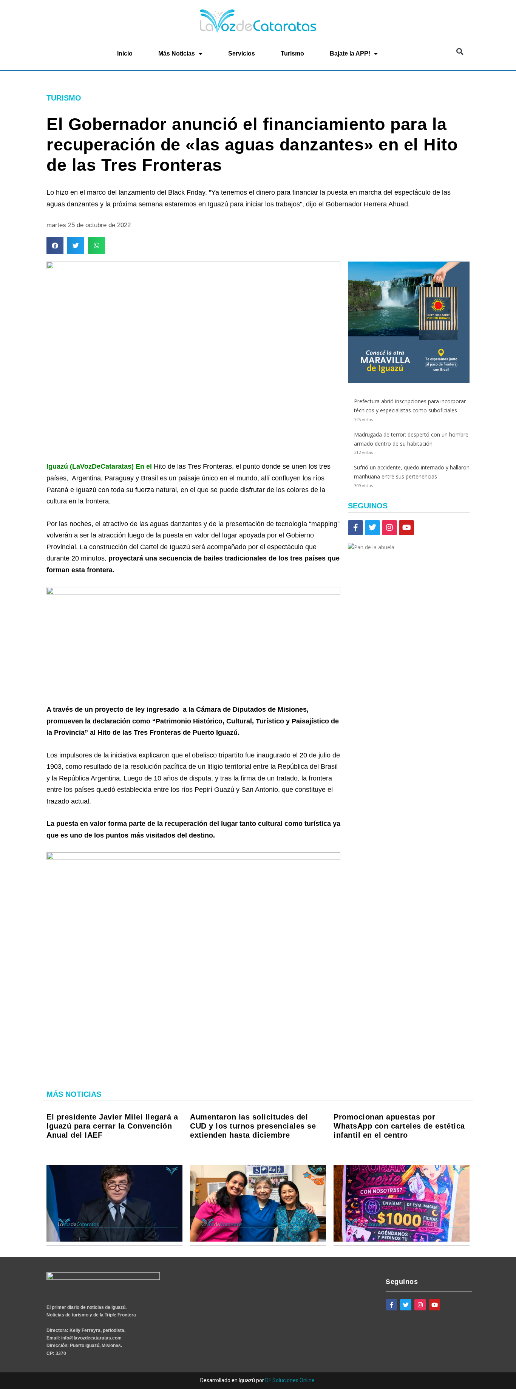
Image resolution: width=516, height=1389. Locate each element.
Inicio (125, 53)
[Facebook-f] (355, 527)
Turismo (292, 53)
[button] (459, 51)
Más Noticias (176, 53)
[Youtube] (406, 527)
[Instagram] (389, 527)
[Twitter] (372, 527)
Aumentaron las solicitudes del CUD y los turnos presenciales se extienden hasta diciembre (253, 1126)
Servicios (241, 53)
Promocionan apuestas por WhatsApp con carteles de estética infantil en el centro (399, 1126)
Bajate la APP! (350, 53)
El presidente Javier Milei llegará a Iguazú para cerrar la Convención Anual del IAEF (112, 1126)
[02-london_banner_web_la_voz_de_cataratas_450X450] (409, 381)
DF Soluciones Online (290, 1380)
